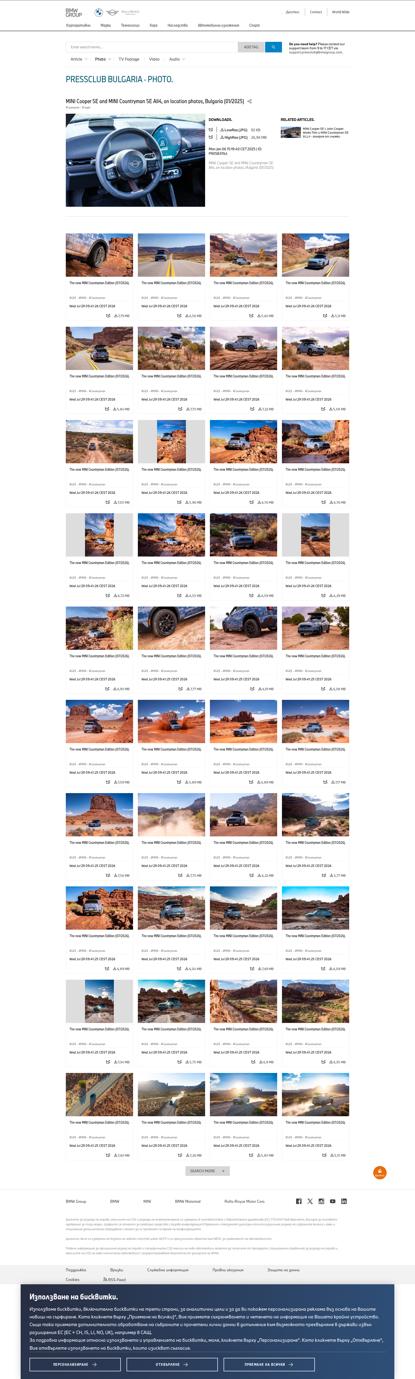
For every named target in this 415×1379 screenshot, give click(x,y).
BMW (114, 1201)
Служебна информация (168, 1269)
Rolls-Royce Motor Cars (245, 1201)
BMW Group (76, 1201)
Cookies (72, 1279)
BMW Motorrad (188, 1201)
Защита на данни (284, 1269)
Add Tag (251, 47)
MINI (147, 1201)
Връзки (116, 1269)
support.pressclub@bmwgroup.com (315, 52)
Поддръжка (76, 1269)
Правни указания (228, 1269)
